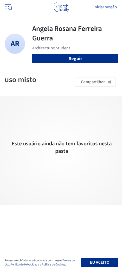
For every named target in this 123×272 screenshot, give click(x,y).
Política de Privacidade (24, 264)
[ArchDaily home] (61, 7)
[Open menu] (8, 7)
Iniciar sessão (105, 7)
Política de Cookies (53, 264)
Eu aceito (99, 262)
